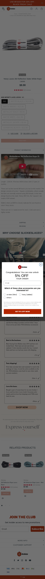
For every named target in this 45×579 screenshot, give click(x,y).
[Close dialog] (40, 264)
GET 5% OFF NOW (22, 311)
